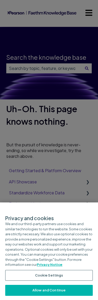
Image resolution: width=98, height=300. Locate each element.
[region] (49, 251)
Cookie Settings (49, 275)
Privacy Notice (49, 264)
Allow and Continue (49, 290)
